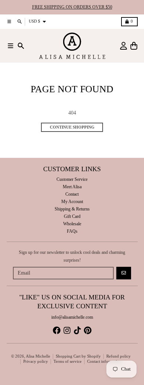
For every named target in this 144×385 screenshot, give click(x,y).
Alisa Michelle (38, 356)
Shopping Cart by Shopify (78, 356)
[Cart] (134, 46)
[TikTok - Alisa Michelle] (77, 330)
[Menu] (10, 46)
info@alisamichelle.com (72, 317)
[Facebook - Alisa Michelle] (57, 330)
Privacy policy (35, 361)
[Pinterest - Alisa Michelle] (88, 330)
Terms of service (68, 361)
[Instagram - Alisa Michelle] (67, 330)
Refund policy (118, 356)
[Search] (21, 46)
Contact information (104, 361)
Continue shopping (72, 127)
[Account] (123, 46)
